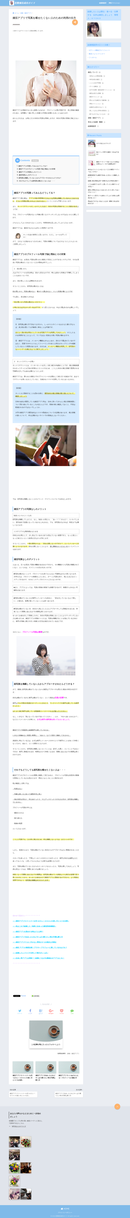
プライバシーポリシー (65, 1212)
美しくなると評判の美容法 (99, 110)
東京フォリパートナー (97, 54)
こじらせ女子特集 (96, 83)
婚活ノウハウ (94, 72)
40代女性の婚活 (95, 79)
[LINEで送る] (35, 996)
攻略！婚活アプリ (73, 1053)
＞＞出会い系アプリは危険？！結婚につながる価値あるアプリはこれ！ (38, 958)
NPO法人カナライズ (19, 1126)
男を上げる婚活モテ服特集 (99, 100)
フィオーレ (93, 57)
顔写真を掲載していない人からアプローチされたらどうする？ (39, 178)
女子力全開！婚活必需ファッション (102, 90)
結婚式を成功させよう (97, 107)
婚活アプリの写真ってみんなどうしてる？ (32, 166)
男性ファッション (114, 3)
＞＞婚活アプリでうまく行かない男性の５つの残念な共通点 (34, 942)
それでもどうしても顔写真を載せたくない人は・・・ (36, 181)
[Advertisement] (46, 47)
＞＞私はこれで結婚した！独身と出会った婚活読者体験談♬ (34, 926)
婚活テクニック (95, 97)
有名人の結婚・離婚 (96, 122)
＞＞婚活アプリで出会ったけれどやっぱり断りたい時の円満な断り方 (38, 937)
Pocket (23, 996)
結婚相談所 (102, 3)
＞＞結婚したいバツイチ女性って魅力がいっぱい (30, 953)
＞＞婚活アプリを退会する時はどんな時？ (28, 931)
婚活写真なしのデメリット (27, 175)
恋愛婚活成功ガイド (25, 3)
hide (35, 161)
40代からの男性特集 (97, 76)
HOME (66, 1209)
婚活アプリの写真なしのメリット (29, 172)
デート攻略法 (94, 86)
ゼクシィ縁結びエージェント (99, 50)
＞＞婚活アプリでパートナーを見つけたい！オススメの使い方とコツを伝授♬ (41, 921)
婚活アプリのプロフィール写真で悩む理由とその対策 (36, 169)
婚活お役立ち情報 (96, 93)
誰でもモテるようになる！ (99, 114)
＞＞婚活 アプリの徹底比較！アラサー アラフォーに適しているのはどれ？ (40, 947)
